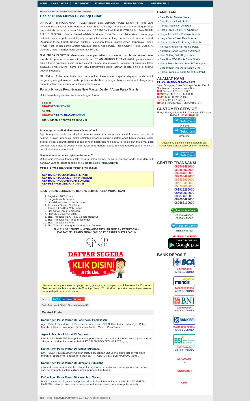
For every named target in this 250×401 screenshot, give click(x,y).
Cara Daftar (59, 3)
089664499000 (184, 218)
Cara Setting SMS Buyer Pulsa (177, 55)
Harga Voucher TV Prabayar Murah (180, 42)
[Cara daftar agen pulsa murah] (97, 265)
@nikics (184, 125)
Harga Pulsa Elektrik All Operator (179, 29)
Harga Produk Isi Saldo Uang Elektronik (183, 71)
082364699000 (184, 215)
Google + (79, 299)
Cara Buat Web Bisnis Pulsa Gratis (180, 59)
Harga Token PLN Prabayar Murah (180, 34)
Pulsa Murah (53, 11)
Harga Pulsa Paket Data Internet (178, 38)
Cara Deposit (82, 3)
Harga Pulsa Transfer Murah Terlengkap (183, 63)
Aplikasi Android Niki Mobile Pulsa (179, 46)
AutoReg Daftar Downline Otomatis (180, 50)
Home (43, 3)
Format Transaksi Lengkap (175, 25)
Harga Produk (133, 3)
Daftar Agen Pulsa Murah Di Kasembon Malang (71, 377)
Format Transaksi (107, 3)
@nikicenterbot (184, 230)
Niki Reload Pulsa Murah (53, 398)
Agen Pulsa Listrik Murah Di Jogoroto (65, 334)
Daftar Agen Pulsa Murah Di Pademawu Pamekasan (74, 319)
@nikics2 (184, 135)
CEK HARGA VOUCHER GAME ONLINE (65, 180)
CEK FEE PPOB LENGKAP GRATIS (63, 183)
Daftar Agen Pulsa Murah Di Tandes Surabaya (70, 348)
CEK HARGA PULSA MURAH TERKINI (65, 174)
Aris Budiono (79, 305)
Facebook (67, 299)
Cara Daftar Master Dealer (175, 17)
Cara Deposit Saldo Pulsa (174, 21)
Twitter (56, 299)
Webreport (158, 3)
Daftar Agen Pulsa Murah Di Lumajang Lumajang (72, 362)
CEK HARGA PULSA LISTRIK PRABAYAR (67, 177)
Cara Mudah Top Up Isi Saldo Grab (180, 67)
